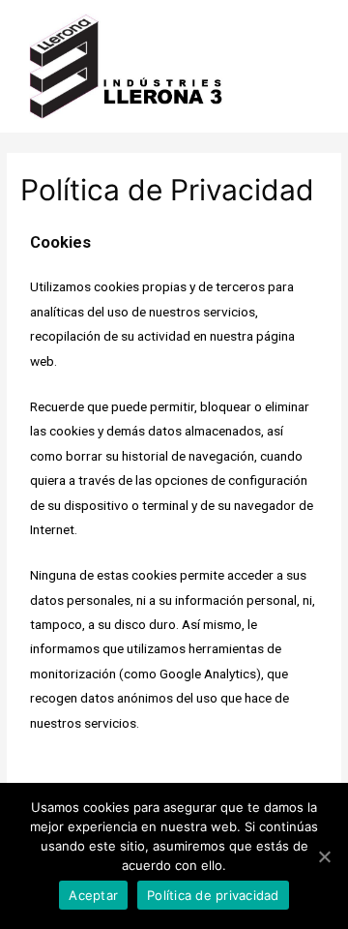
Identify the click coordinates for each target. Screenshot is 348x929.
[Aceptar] (324, 856)
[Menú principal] (306, 66)
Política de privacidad (213, 895)
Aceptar (93, 895)
